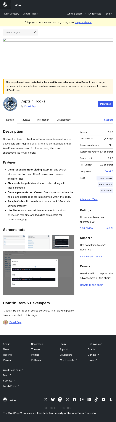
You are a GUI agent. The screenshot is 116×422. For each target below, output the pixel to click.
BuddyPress (11, 386)
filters (101, 184)
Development (63, 119)
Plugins (35, 354)
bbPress (9, 380)
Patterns (36, 360)
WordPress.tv (68, 360)
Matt (7, 375)
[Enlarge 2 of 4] (45, 239)
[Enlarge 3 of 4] (70, 239)
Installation (43, 119)
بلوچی (13, 399)
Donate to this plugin (91, 284)
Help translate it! (83, 22)
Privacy (7, 360)
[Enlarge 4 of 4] (70, 255)
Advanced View (89, 199)
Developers (66, 354)
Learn (63, 344)
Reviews (25, 119)
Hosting (7, 354)
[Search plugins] (35, 32)
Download (105, 103)
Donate (93, 354)
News (6, 349)
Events (91, 349)
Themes (35, 349)
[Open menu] (111, 4)
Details (10, 119)
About (6, 344)
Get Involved (95, 344)
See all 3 (109, 171)
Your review (86, 227)
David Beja (30, 106)
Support (108, 119)
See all (109, 227)
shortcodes (106, 190)
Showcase (37, 344)
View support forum (91, 256)
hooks (109, 184)
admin (109, 178)
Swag (92, 360)
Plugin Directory (11, 13)
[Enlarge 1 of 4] (21, 239)
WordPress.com (13, 370)
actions (100, 178)
